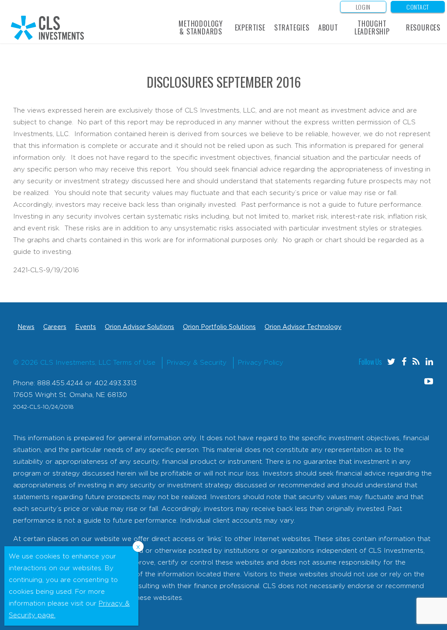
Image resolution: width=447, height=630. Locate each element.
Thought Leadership (372, 27)
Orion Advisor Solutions (139, 327)
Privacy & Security (197, 363)
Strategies (291, 27)
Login (363, 6)
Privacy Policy (260, 363)
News (25, 327)
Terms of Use (134, 363)
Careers (54, 327)
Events (85, 327)
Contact (417, 6)
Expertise (250, 27)
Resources (423, 27)
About (328, 27)
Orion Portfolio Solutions (219, 327)
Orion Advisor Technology (303, 327)
